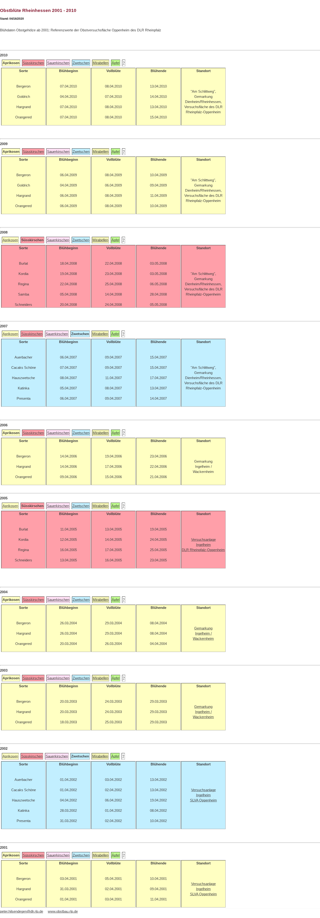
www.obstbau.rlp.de (63, 911)
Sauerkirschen (58, 63)
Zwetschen (81, 63)
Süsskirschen (33, 63)
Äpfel (115, 63)
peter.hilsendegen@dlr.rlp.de (21, 911)
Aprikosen (10, 240)
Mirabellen (100, 63)
